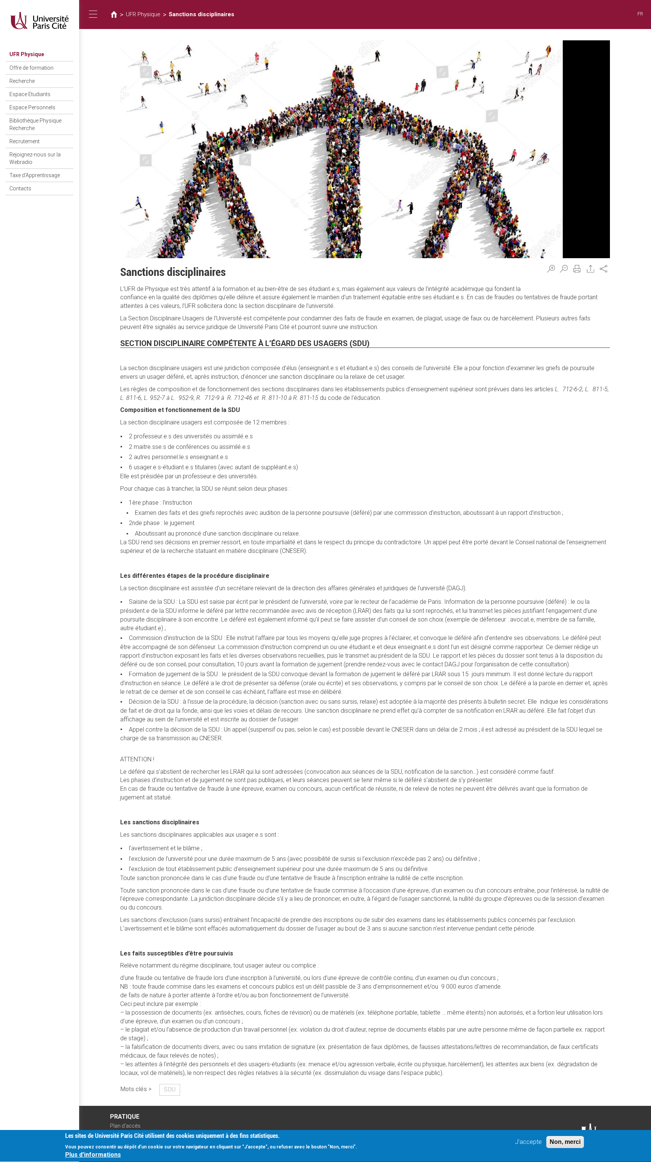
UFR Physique (26, 54)
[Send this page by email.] (590, 269)
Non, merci (565, 1142)
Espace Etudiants (29, 94)
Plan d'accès (125, 1126)
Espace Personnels (32, 107)
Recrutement (24, 141)
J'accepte (528, 1141)
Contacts (20, 188)
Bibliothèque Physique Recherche (35, 124)
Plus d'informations (93, 1154)
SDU (170, 1089)
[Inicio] (39, 20)
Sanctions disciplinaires (201, 14)
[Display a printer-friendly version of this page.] (577, 269)
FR (640, 14)
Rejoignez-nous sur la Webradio (35, 158)
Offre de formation (31, 68)
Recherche (22, 81)
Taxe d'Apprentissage (34, 175)
